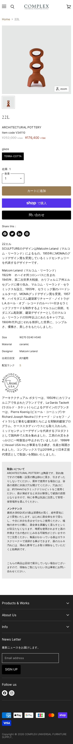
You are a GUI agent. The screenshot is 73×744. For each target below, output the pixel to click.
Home (6, 19)
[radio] (13, 156)
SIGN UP (11, 669)
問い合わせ (36, 215)
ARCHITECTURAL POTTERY (21, 127)
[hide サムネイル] (8, 102)
